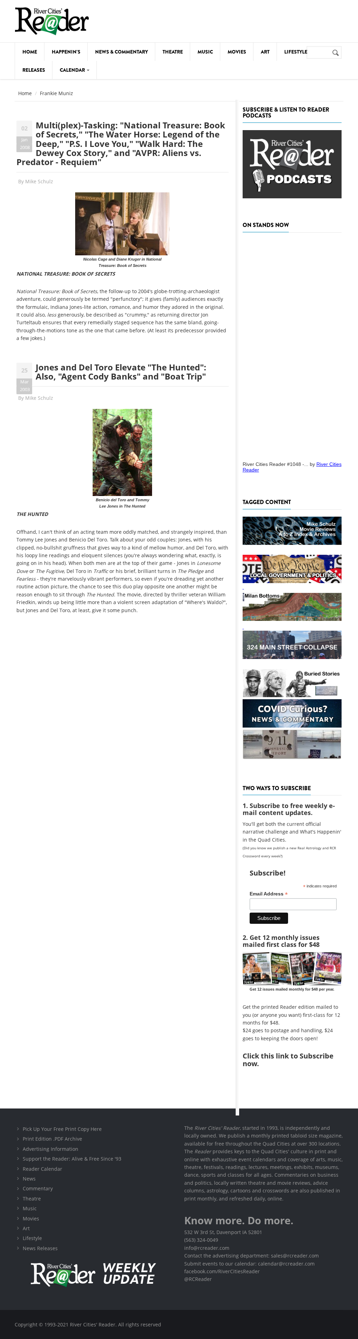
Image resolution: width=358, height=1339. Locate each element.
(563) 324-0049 (201, 1240)
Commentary (38, 1188)
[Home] (52, 21)
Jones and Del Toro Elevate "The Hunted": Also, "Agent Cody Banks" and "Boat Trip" (121, 371)
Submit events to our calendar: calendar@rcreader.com (249, 1263)
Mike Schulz (39, 181)
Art (265, 51)
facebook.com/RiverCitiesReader (222, 1271)
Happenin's (66, 51)
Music (205, 51)
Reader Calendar (42, 1169)
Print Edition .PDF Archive (52, 1138)
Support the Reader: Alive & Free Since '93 (72, 1158)
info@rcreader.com (206, 1248)
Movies (237, 51)
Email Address (269, 894)
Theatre (173, 51)
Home (29, 51)
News (29, 1178)
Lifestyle (295, 51)
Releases (33, 69)
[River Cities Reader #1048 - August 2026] (292, 344)
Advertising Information (50, 1149)
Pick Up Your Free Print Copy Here (62, 1129)
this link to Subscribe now (288, 1059)
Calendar (73, 69)
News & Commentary (121, 51)
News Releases (40, 1248)
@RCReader (198, 1279)
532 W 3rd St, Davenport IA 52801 (223, 1232)
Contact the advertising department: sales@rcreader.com (251, 1255)
